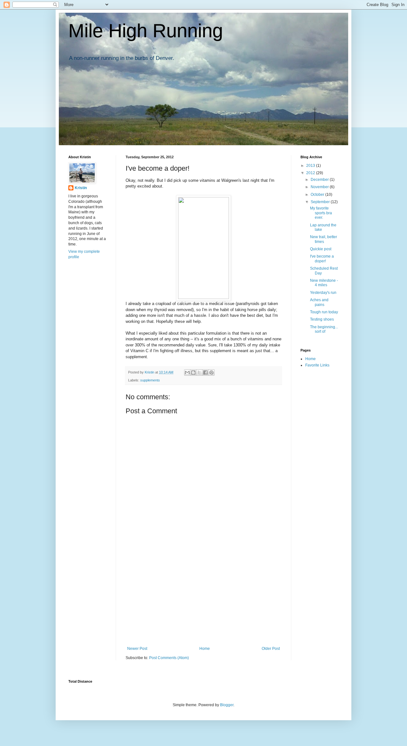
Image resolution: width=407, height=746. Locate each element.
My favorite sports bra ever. (321, 213)
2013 (311, 165)
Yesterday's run (323, 292)
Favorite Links (317, 365)
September (321, 202)
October (318, 194)
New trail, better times (323, 239)
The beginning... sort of (324, 329)
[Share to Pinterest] (211, 372)
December (320, 179)
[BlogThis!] (193, 372)
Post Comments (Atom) (169, 658)
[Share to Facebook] (205, 372)
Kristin (81, 188)
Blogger (226, 705)
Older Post (271, 648)
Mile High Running (145, 30)
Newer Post (137, 648)
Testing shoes (322, 319)
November (320, 187)
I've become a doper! (322, 258)
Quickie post (320, 249)
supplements (150, 380)
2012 (311, 173)
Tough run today (324, 312)
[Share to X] (199, 372)
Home (204, 648)
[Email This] (187, 372)
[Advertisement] (203, 598)
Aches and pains (319, 302)
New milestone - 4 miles (324, 282)
